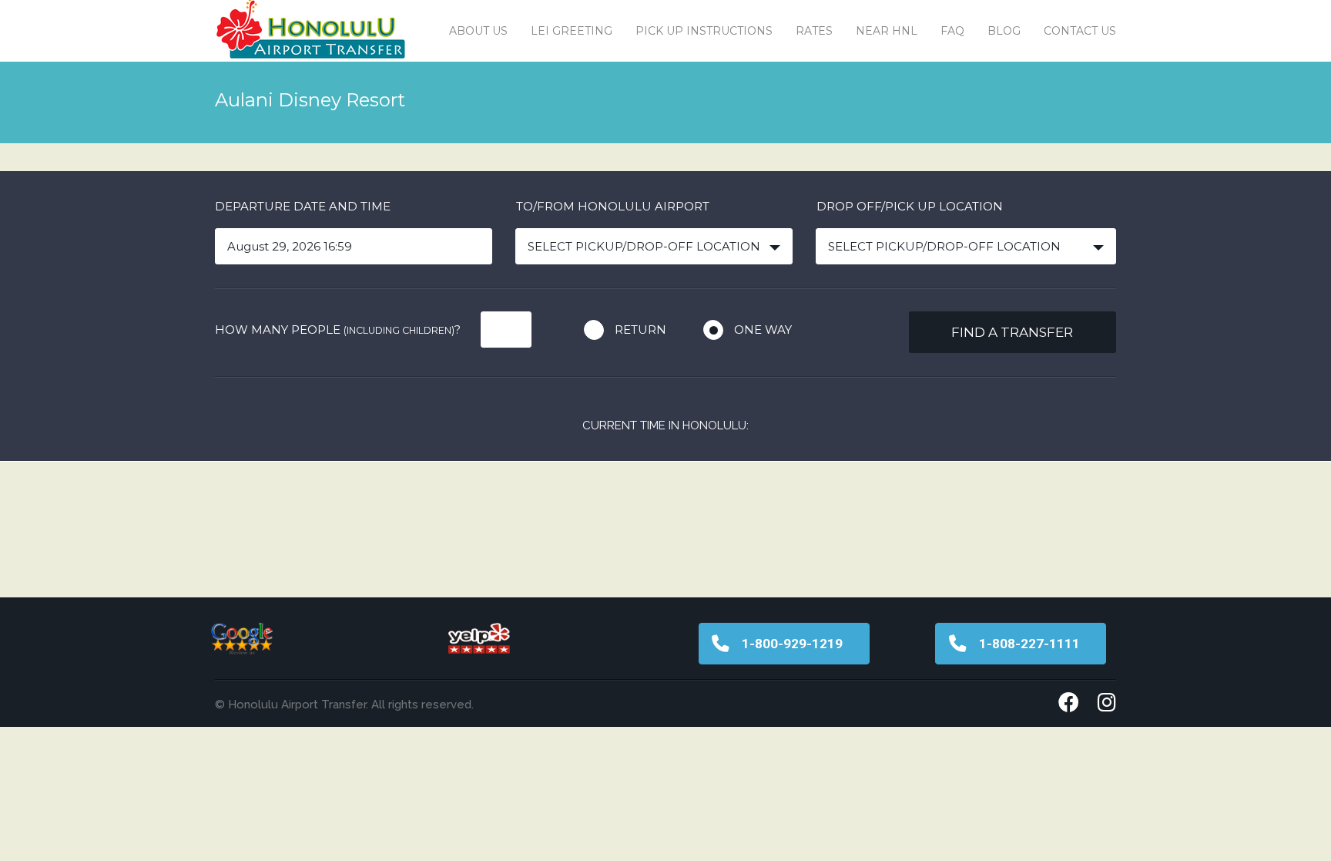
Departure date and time (303, 206)
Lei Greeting (571, 31)
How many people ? (338, 329)
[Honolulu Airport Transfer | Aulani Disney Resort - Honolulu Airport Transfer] (311, 30)
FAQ (952, 31)
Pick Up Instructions (704, 31)
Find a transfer (1012, 332)
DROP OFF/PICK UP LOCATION (909, 206)
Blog (1004, 31)
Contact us (1080, 31)
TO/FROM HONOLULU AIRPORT (612, 206)
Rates (814, 31)
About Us (478, 31)
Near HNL (886, 31)
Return (640, 329)
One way (763, 329)
